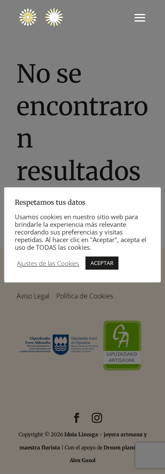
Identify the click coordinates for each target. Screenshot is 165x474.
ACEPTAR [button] (102, 263)
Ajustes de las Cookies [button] (48, 263)
